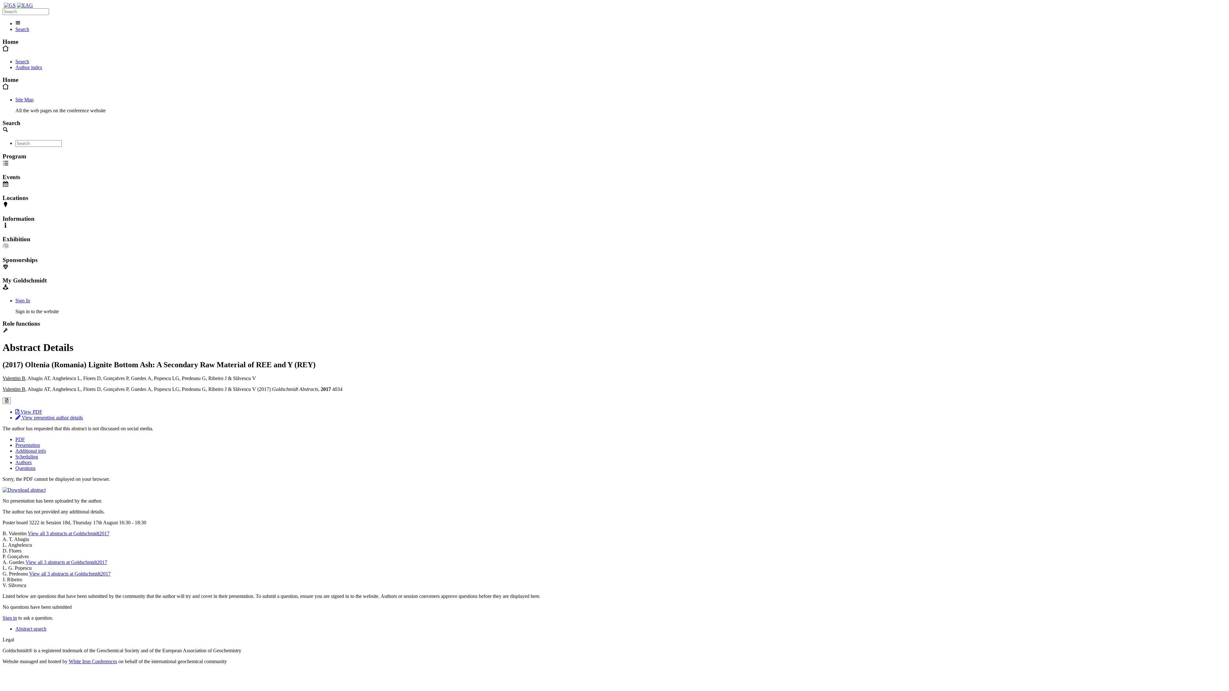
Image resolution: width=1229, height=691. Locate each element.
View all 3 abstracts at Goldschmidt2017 (68, 533)
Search (22, 29)
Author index (28, 67)
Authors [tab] (23, 462)
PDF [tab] (20, 439)
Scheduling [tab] (26, 456)
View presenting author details (51, 417)
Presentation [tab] (27, 445)
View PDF (30, 412)
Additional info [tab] (30, 451)
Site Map (24, 99)
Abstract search (30, 628)
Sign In (22, 300)
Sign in (10, 618)
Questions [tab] (25, 468)
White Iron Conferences (93, 661)
